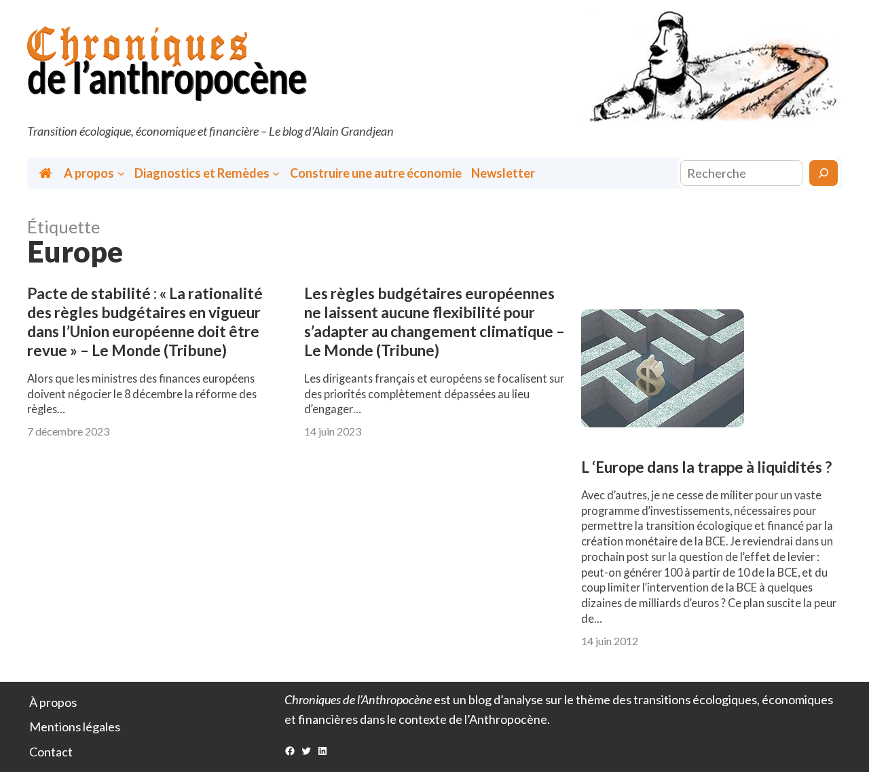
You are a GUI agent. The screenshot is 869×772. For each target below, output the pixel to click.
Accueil (46, 173)
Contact (51, 751)
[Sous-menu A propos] (121, 173)
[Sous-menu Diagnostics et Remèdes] (276, 173)
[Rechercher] (823, 173)
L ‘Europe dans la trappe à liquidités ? (706, 467)
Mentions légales (74, 726)
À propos (53, 702)
